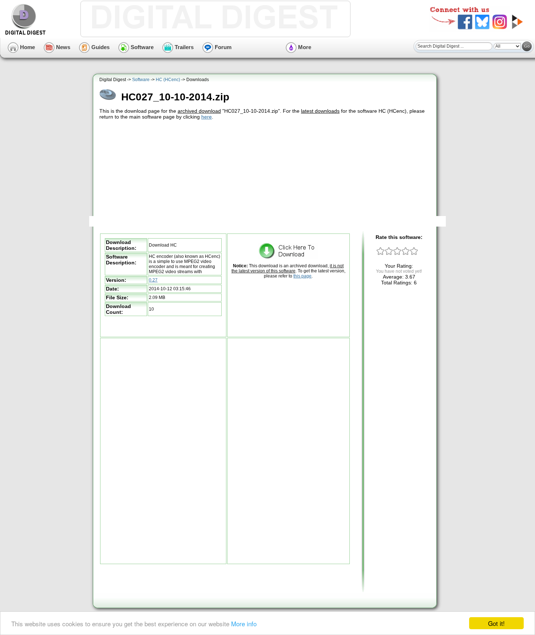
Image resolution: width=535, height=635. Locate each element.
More (304, 47)
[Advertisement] (266, 176)
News (62, 47)
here (206, 117)
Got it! (496, 623)
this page (302, 276)
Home (27, 47)
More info (244, 623)
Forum (222, 47)
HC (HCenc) (168, 79)
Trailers (183, 47)
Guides (100, 47)
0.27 (153, 280)
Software (141, 47)
